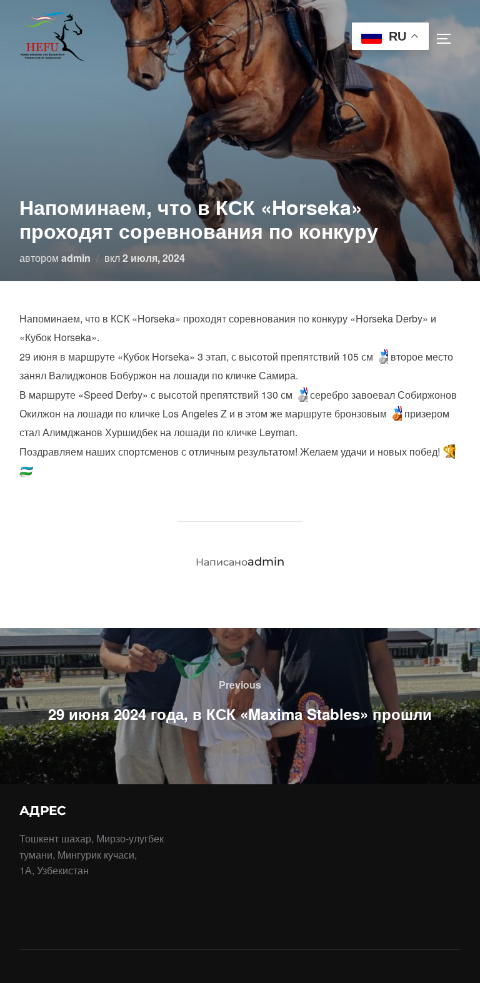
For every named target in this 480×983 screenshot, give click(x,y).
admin (76, 258)
